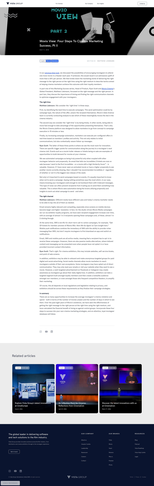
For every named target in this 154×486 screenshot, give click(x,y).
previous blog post (52, 73)
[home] (15, 3)
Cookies (144, 477)
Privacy (137, 477)
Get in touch (14, 451)
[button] (59, 3)
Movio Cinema (107, 88)
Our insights (11, 56)
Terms (131, 477)
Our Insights (100, 3)
